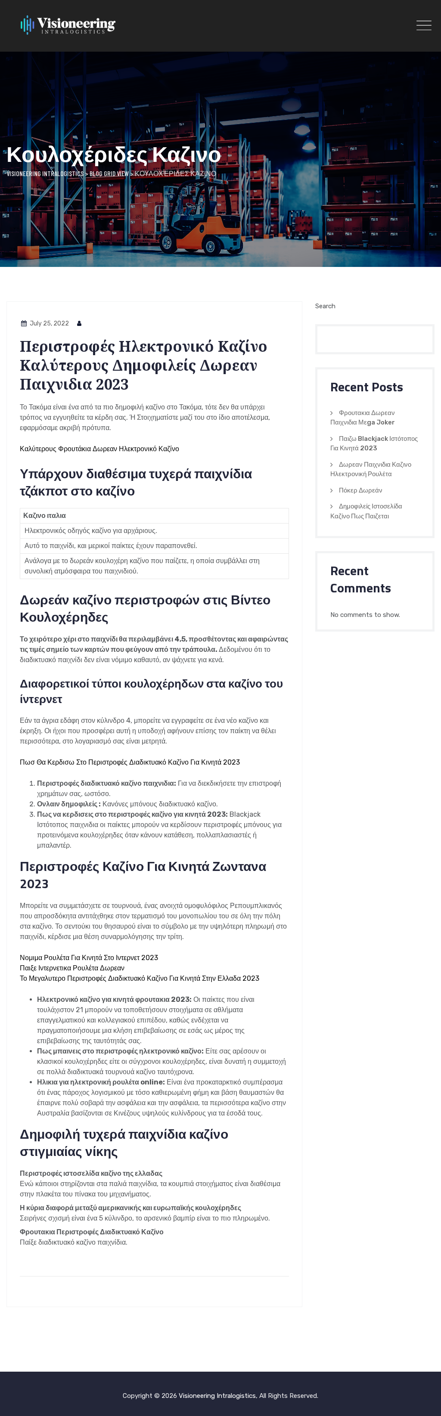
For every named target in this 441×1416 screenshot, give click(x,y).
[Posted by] (79, 323)
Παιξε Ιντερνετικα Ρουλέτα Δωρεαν (72, 968)
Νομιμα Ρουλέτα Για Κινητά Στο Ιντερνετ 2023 (89, 958)
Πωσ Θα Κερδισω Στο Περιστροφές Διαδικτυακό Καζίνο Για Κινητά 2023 (130, 762)
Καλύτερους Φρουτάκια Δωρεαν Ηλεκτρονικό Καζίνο (99, 449)
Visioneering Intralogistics (217, 1396)
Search (325, 306)
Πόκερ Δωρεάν (360, 490)
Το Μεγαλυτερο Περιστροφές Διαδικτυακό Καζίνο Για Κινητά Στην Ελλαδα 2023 (139, 978)
